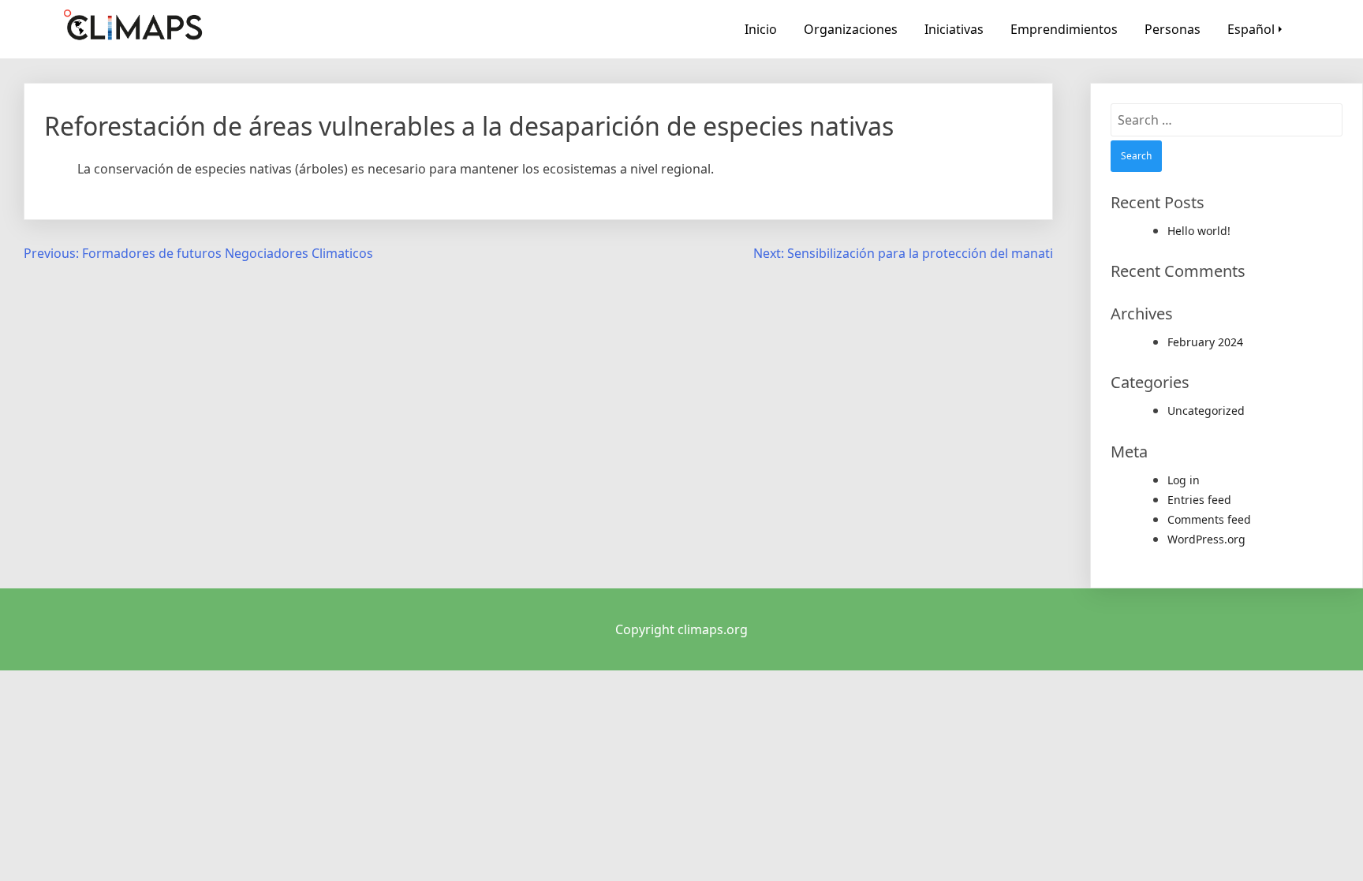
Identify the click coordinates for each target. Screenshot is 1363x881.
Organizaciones (851, 29)
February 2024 (1205, 341)
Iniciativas (954, 29)
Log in (1183, 479)
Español (1251, 29)
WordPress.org (1206, 539)
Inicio (761, 29)
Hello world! (1198, 230)
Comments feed (1209, 519)
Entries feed (1199, 499)
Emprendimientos (1064, 29)
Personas (1173, 29)
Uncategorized (1206, 410)
